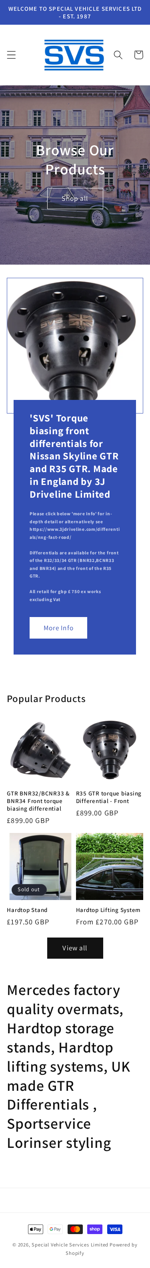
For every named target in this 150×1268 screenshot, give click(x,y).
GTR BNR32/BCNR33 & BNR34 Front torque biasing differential (38, 800)
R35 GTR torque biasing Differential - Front (109, 797)
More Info (59, 627)
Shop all (75, 198)
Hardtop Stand (27, 910)
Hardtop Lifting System (108, 910)
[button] (11, 55)
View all (74, 947)
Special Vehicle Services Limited (70, 1244)
